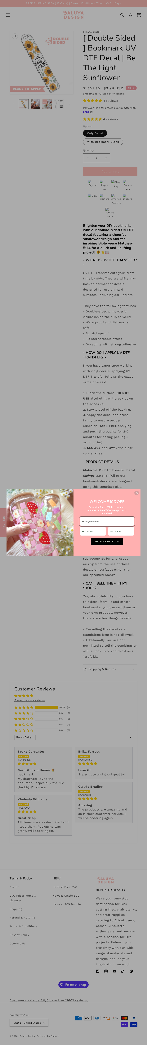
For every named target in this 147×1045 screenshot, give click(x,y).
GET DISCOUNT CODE (107, 541)
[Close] (136, 493)
